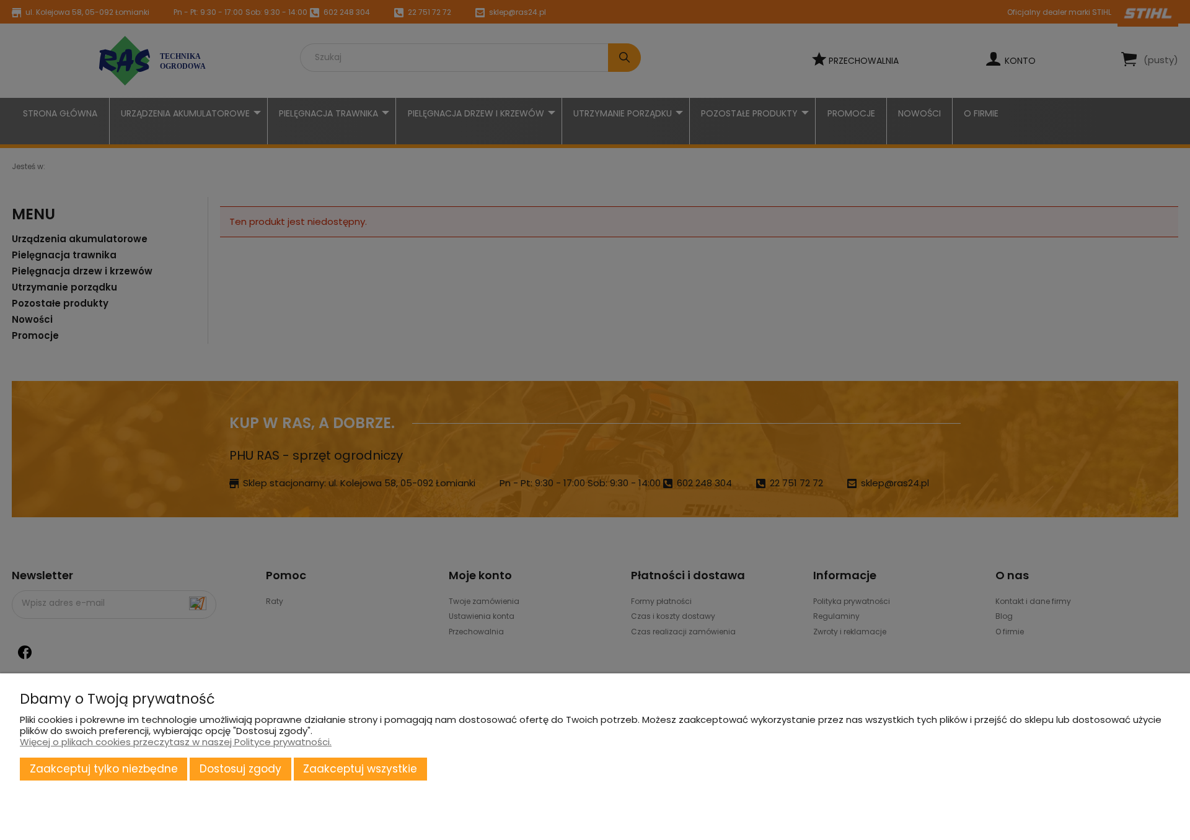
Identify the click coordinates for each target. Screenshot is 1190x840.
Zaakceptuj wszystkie (360, 768)
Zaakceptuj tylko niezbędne (104, 768)
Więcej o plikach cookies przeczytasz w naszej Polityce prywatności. (176, 741)
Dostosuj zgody (240, 768)
